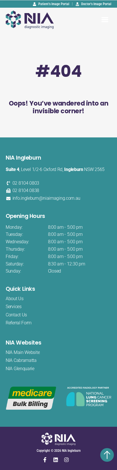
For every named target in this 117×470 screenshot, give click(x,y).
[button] (105, 19)
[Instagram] (66, 460)
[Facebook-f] (45, 460)
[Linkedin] (56, 460)
